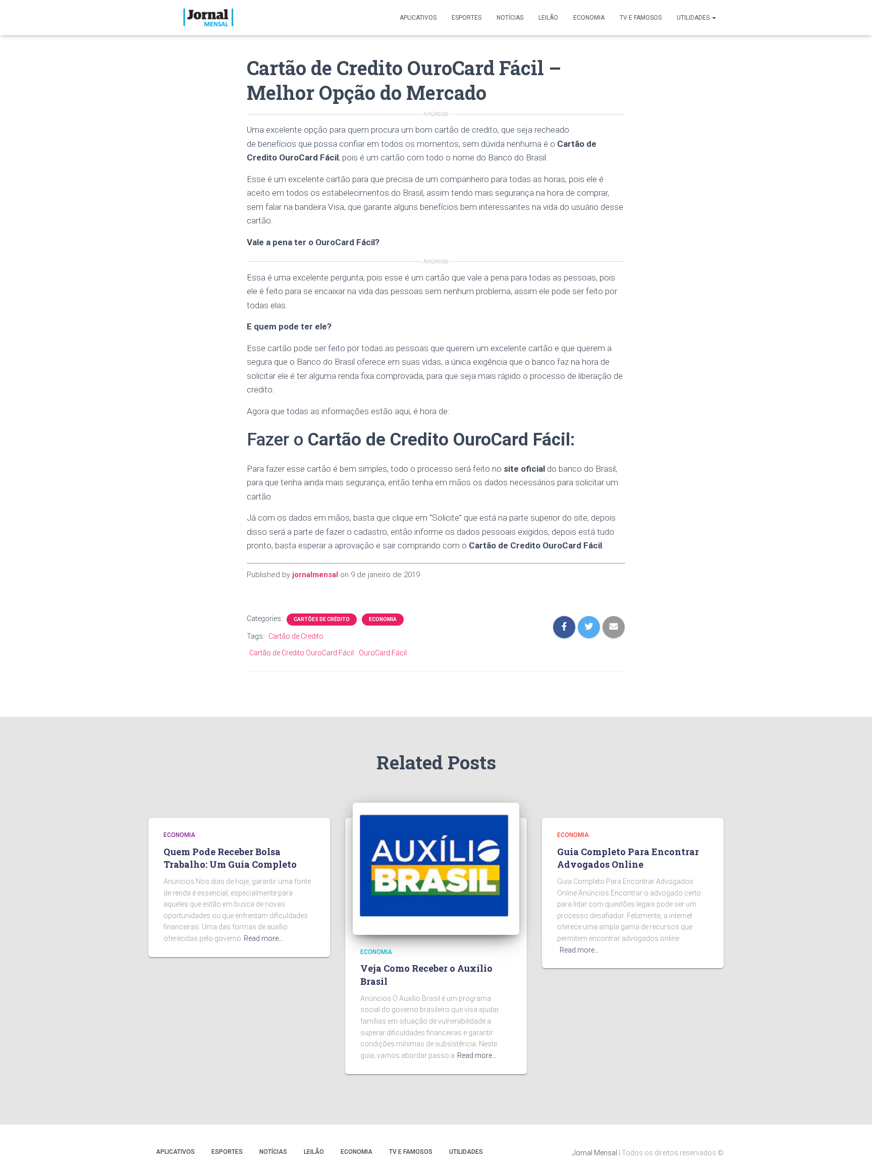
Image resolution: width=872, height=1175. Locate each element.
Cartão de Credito (295, 636)
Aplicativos (418, 17)
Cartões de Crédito (322, 619)
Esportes (466, 17)
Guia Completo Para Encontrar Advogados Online (628, 858)
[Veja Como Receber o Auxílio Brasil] (436, 868)
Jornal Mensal (594, 1153)
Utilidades (694, 17)
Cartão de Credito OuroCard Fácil (301, 653)
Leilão (548, 17)
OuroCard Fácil (383, 653)
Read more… (263, 938)
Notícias (510, 17)
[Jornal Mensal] (208, 17)
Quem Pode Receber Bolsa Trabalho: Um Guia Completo (230, 858)
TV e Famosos (641, 17)
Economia (589, 17)
